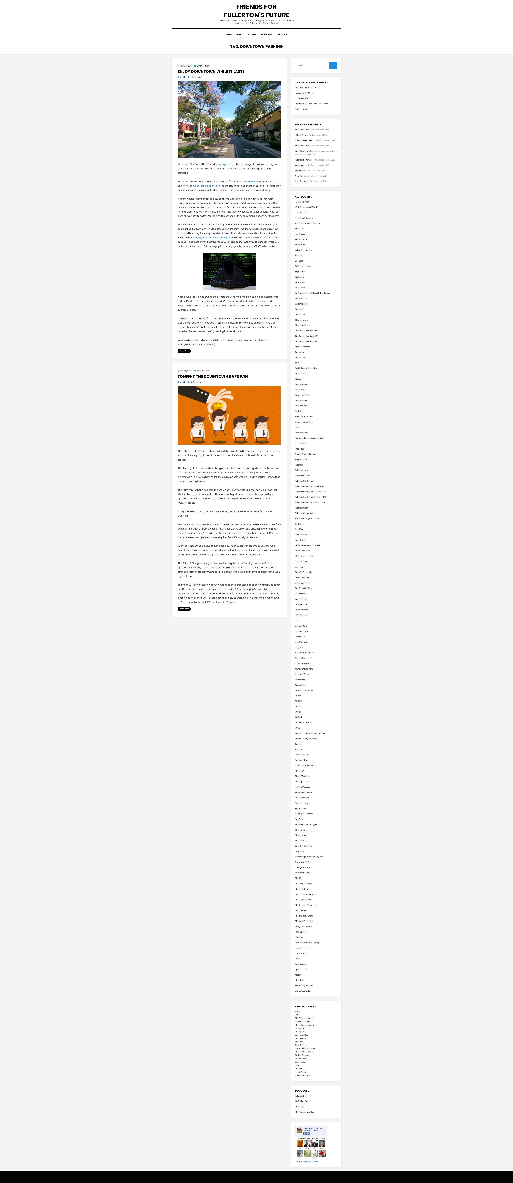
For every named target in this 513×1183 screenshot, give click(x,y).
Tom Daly (299, 937)
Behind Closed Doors (303, 266)
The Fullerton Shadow (304, 1025)
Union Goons (300, 964)
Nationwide (300, 680)
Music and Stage (302, 674)
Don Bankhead (301, 384)
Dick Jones (299, 379)
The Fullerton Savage (304, 1052)
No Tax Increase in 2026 (305, 88)
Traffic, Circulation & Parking (307, 943)
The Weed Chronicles (304, 921)
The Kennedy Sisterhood (305, 905)
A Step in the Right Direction (307, 223)
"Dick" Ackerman (302, 202)
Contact (282, 34)
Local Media (300, 637)
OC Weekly (299, 1107)
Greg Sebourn (301, 535)
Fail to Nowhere (301, 109)
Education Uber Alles (304, 416)
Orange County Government (307, 739)
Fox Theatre (300, 443)
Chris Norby (300, 315)
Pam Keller (299, 749)
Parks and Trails (301, 760)
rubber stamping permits (206, 185)
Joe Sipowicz (301, 1032)
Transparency (301, 953)
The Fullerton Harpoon (304, 1018)
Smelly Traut (300, 851)
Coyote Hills (300, 357)
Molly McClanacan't (303, 658)
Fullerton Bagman (302, 1075)
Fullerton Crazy (301, 508)
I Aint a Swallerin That (304, 556)
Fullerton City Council (304, 481)
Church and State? (303, 325)
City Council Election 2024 (306, 336)
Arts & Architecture (303, 250)
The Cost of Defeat (303, 884)
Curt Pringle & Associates (306, 368)
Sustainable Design (303, 873)
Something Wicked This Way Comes (310, 857)
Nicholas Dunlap (302, 685)
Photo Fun (299, 771)
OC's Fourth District (303, 722)
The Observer (301, 910)
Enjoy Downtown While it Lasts (211, 71)
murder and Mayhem (304, 669)
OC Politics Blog (301, 1101)
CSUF (297, 363)
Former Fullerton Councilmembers (309, 438)
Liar (296, 621)
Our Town (299, 744)
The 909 (298, 878)
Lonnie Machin (301, 1072)
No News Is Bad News (304, 690)
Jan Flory (299, 567)
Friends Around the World (305, 454)
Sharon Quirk (300, 835)
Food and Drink (301, 433)
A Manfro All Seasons (304, 218)
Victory (298, 975)
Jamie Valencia (301, 562)
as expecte (224, 164)
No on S (298, 696)
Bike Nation (300, 282)
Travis (297, 959)
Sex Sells (299, 819)
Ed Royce (299, 411)
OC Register (300, 717)
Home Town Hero (302, 551)
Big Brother (300, 277)
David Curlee (300, 1059)
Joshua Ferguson (302, 1055)
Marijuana (299, 647)
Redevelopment (302, 798)
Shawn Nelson (301, 841)
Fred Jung (299, 449)
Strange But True (302, 867)
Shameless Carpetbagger (306, 825)
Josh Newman (301, 604)
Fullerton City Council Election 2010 (310, 492)
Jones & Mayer (301, 599)
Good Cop (299, 529)
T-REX (298, 1065)
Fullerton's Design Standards (307, 518)
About (240, 34)
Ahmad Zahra (301, 239)
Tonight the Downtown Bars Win (213, 376)
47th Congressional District (307, 207)
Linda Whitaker (301, 626)
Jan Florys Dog (301, 1035)
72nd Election (301, 212)
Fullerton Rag (301, 1096)
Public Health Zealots (304, 792)
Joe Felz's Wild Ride (303, 588)
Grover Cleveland (302, 1022)
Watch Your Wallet (303, 991)
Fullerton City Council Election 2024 (310, 502)
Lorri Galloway (301, 642)
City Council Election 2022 (306, 331)
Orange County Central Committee (310, 733)
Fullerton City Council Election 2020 (310, 497)
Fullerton (299, 465)
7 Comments (196, 77)
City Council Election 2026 (306, 341)
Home (229, 34)
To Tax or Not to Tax (304, 98)
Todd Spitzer (300, 932)
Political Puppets (302, 787)
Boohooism (300, 288)
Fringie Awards (301, 459)
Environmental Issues (304, 422)
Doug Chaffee (301, 390)
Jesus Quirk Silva (302, 583)
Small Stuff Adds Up (303, 846)
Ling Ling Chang (301, 631)
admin (297, 1011)
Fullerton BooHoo (302, 476)
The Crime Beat (302, 889)
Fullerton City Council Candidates (309, 486)
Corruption (299, 352)
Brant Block (300, 151)
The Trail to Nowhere (304, 916)
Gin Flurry (299, 524)
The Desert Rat (301, 1038)
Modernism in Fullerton (304, 653)
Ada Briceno (300, 234)
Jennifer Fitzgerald (303, 572)
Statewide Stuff (302, 862)
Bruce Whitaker (301, 298)
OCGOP (298, 728)
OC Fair (298, 712)
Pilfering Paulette (302, 782)
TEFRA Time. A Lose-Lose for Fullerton (311, 104)
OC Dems (299, 706)
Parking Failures (302, 755)
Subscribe (266, 34)
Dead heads (300, 374)
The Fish (298, 1069)
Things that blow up (303, 926)
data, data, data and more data (213, 237)
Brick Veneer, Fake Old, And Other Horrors (312, 293)
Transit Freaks (301, 948)
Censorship (300, 309)
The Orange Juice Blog (304, 1112)
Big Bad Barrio (301, 272)
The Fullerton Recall (303, 900)
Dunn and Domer (302, 406)
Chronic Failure (203, 66)
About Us (299, 229)
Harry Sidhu (300, 540)
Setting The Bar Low (304, 814)
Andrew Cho (300, 245)
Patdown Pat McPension (305, 765)
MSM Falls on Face (302, 663)
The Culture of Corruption (306, 894)
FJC (297, 427)
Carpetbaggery (301, 304)
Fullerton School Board (305, 513)
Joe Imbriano (300, 594)
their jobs (250, 181)
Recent (252, 34)
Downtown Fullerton (304, 395)
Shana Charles (301, 830)
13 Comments (196, 382)
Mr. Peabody (300, 1028)
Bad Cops (299, 261)
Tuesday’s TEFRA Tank (304, 93)
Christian (299, 1042)
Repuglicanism (301, 803)
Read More (184, 351)
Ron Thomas (300, 808)
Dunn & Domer (301, 400)
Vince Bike (299, 980)
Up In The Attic (301, 969)
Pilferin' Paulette (302, 776)
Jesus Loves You (302, 578)
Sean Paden (300, 1062)
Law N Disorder (301, 610)
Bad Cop (298, 255)
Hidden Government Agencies (308, 545)
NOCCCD (298, 701)
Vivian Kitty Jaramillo (304, 985)
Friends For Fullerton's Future (256, 11)
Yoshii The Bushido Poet (305, 1048)
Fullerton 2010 (301, 470)
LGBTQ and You (301, 615)
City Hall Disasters (303, 347)
